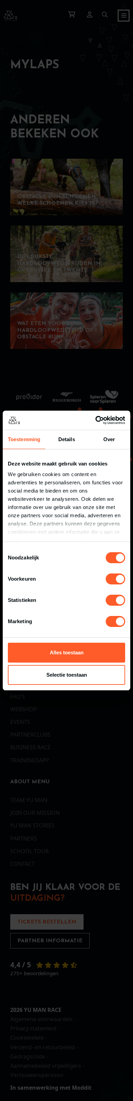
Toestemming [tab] (24, 439)
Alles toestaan (67, 652)
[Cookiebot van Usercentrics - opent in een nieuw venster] (95, 420)
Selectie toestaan (66, 675)
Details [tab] (66, 439)
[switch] (115, 578)
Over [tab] (109, 439)
